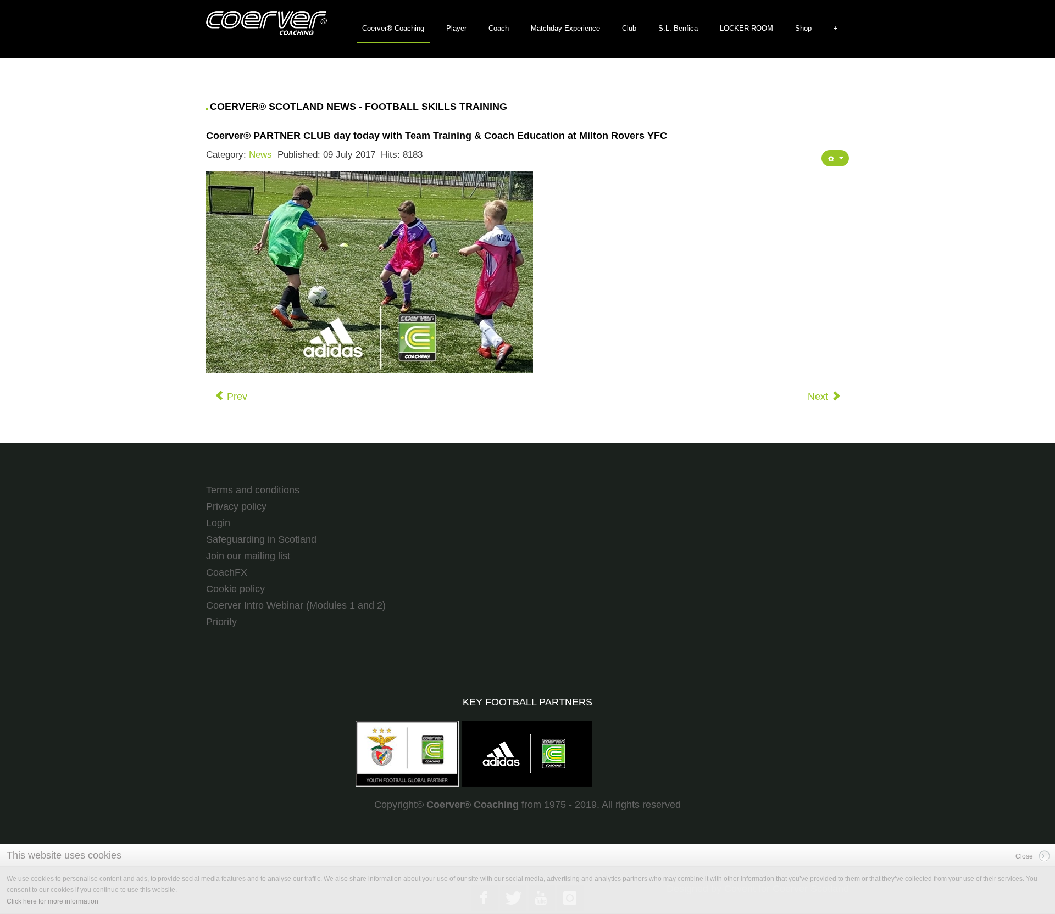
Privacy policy (236, 506)
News (260, 154)
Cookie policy (235, 588)
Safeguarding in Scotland (261, 539)
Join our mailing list (248, 555)
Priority (221, 621)
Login (218, 522)
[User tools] (835, 158)
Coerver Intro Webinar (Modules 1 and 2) (296, 605)
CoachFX (226, 572)
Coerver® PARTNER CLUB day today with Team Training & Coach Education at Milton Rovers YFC (436, 135)
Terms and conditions (252, 489)
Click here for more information (52, 901)
